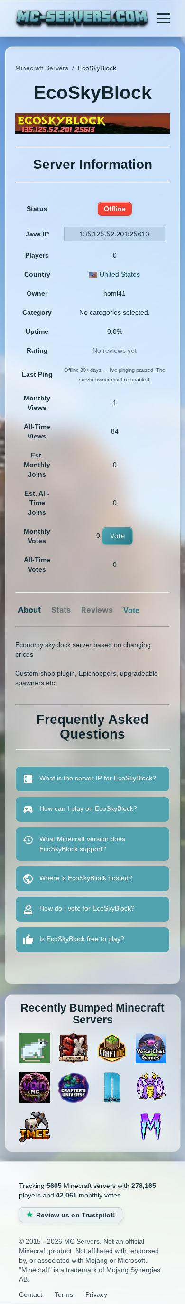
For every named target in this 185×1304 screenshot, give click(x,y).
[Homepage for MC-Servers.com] (82, 19)
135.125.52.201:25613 (114, 234)
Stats (61, 609)
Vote (117, 536)
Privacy (96, 1294)
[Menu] (163, 18)
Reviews (97, 609)
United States (120, 274)
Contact (30, 1294)
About (29, 609)
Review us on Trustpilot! (75, 1215)
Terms (64, 1294)
